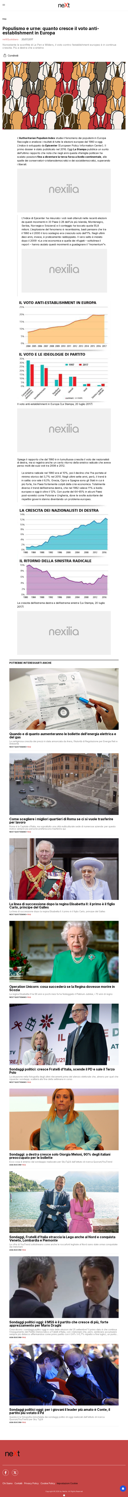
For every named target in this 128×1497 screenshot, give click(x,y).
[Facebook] (3, 1470)
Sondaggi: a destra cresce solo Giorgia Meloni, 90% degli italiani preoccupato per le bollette (59, 1156)
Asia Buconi (15, 1165)
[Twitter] (13, 1470)
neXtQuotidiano (10, 39)
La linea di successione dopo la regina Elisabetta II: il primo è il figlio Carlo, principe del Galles (62, 905)
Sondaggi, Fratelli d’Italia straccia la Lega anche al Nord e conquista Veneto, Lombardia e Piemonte (62, 1238)
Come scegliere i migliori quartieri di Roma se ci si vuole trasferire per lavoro (61, 820)
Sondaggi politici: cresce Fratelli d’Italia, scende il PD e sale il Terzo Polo (62, 1071)
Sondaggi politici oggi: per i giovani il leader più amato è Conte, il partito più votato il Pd (59, 1411)
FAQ (4, 19)
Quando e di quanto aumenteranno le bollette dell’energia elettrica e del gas (62, 735)
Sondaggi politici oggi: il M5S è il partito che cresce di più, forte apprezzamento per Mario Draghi (58, 1323)
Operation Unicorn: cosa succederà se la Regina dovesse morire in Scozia (62, 988)
